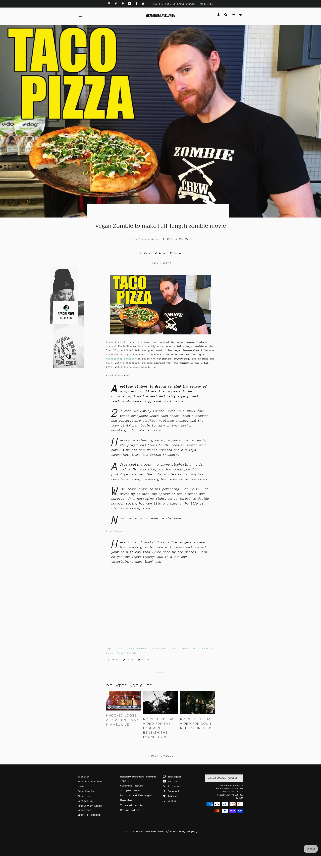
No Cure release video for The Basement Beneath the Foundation (160, 728)
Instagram (173, 776)
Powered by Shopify (183, 831)
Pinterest (173, 786)
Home (81, 786)
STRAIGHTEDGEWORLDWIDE (148, 831)
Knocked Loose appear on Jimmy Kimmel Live (122, 720)
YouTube (173, 781)
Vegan (184, 648)
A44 (120, 648)
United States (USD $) (222, 778)
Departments (86, 791)
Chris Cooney (136, 648)
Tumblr (171, 800)
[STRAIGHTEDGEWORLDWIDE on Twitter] (143, 3)
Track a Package (89, 814)
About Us (84, 796)
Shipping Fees (130, 790)
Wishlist (84, 776)
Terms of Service (132, 805)
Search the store (90, 781)
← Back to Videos (160, 755)
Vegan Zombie (127, 653)
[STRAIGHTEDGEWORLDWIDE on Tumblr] (137, 3)
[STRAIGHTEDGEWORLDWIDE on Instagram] (110, 3)
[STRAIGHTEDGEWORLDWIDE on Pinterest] (123, 3)
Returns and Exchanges (136, 795)
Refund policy (130, 809)
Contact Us (85, 800)
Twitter (172, 796)
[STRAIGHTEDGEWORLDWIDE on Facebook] (117, 3)
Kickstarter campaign (121, 358)
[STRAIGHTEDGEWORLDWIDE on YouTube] (130, 3)
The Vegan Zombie (163, 648)
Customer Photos (131, 785)
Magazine (126, 800)
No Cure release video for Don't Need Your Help (197, 723)
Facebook (173, 791)
